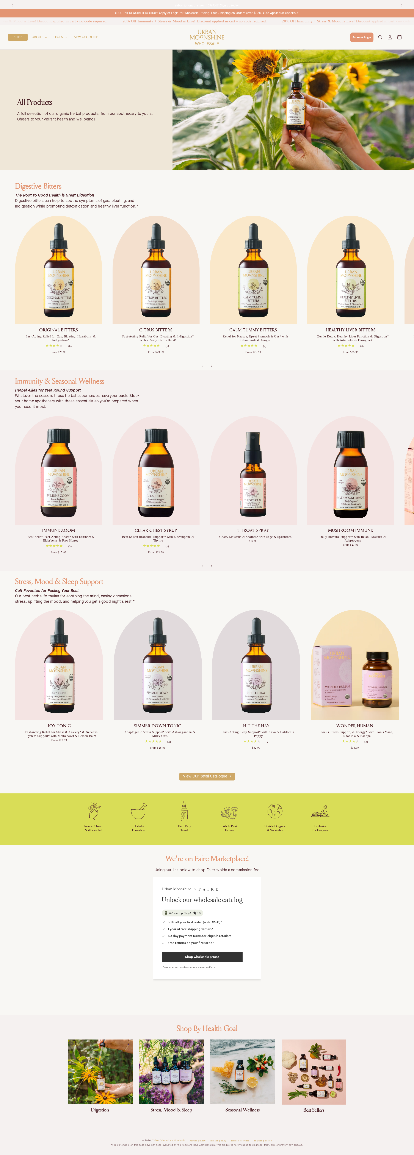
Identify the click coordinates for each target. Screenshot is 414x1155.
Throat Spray (253, 530)
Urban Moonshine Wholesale (168, 1140)
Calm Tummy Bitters (253, 330)
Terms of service (240, 1140)
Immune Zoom (58, 530)
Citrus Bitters (155, 330)
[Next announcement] (401, 4)
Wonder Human (354, 726)
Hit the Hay (256, 726)
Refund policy (198, 1140)
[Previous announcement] (12, 4)
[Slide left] (202, 365)
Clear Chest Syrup (156, 530)
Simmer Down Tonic (157, 726)
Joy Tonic (59, 726)
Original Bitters (58, 330)
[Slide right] (211, 365)
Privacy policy (218, 1140)
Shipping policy (263, 1140)
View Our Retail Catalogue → (207, 776)
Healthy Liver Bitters (351, 330)
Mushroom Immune (350, 530)
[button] (18, 37)
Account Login (362, 37)
